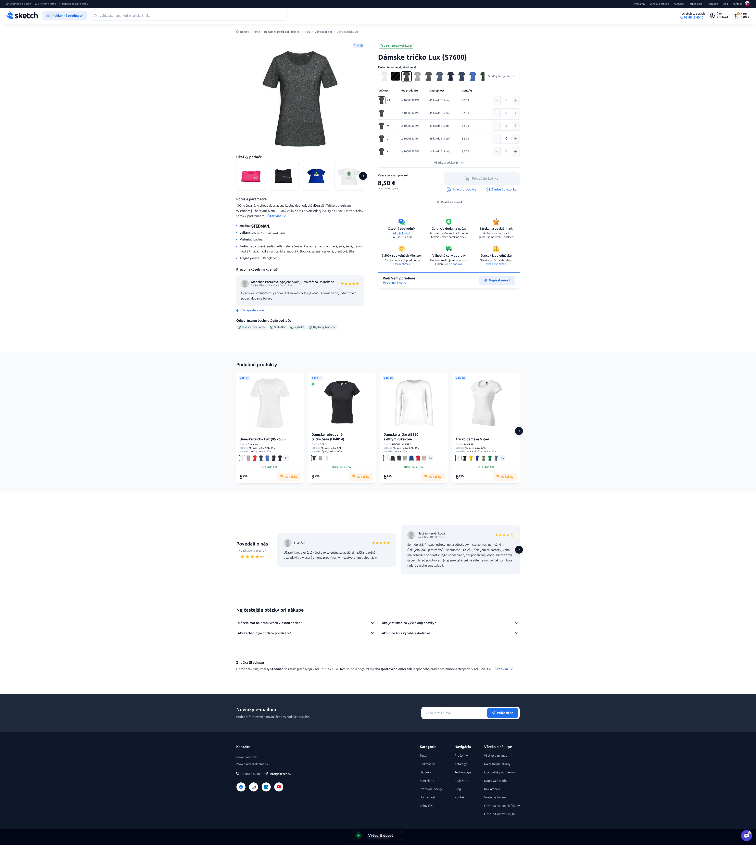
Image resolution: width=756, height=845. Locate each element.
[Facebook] (241, 787)
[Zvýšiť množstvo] (516, 100)
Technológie (695, 4)
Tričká (306, 31)
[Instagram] (253, 787)
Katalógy (679, 4)
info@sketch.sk (280, 774)
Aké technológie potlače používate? (264, 633)
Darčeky (425, 772)
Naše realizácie (402, 264)
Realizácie (712, 4)
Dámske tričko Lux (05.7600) (262, 439)
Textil (256, 31)
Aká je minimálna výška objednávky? (409, 623)
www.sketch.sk (246, 757)
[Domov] (22, 15)
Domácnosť (427, 797)
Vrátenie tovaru (495, 797)
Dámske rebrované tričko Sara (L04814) (327, 436)
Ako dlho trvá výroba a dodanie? (406, 633)
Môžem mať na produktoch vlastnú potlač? (270, 623)
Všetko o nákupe (659, 4)
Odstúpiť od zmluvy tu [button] (499, 814)
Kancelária (427, 781)
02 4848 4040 (401, 233)
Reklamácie (492, 789)
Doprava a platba (496, 781)
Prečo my (639, 4)
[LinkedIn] (266, 787)
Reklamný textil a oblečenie (281, 31)
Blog (725, 4)
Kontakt (737, 4)
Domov (244, 32)
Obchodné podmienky (499, 772)
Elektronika (427, 764)
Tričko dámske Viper (472, 439)
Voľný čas (426, 806)
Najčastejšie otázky (497, 764)
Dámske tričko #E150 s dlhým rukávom (401, 436)
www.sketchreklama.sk (252, 764)
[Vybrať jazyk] (747, 4)
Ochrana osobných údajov (502, 806)
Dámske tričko (324, 31)
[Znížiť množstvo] (497, 100)
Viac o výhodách (496, 264)
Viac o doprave (454, 264)
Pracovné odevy (431, 789)
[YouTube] (279, 787)
